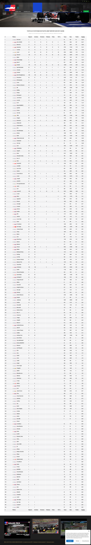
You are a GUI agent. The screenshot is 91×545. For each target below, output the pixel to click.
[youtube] (86, 1)
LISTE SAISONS (46, 11)
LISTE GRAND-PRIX (56, 11)
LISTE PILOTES (37, 11)
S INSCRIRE (86, 11)
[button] (88, 531)
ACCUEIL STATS (18, 11)
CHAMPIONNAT (74, 11)
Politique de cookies (77, 543)
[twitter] (84, 1)
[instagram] (88, 1)
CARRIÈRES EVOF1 (27, 11)
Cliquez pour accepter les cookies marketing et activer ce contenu (17, 529)
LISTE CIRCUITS (65, 11)
